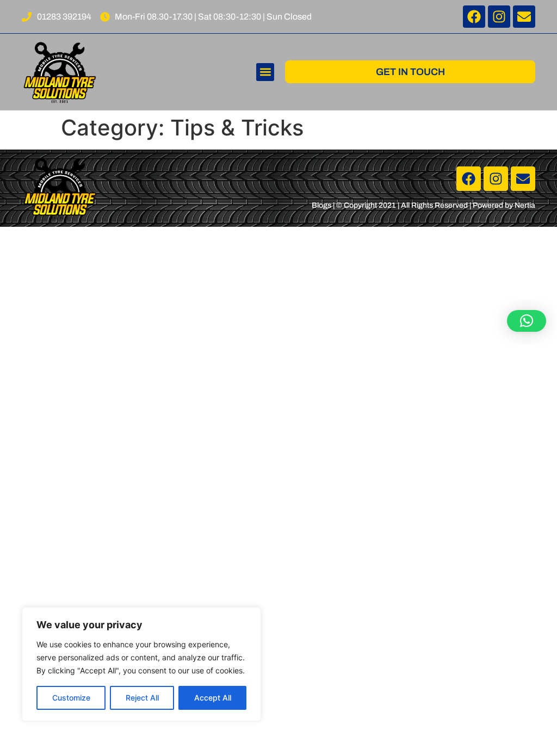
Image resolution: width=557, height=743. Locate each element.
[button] (265, 72)
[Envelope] (524, 16)
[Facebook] (474, 16)
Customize (71, 697)
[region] (141, 664)
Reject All (142, 697)
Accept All (212, 697)
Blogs (321, 205)
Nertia (525, 205)
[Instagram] (499, 16)
